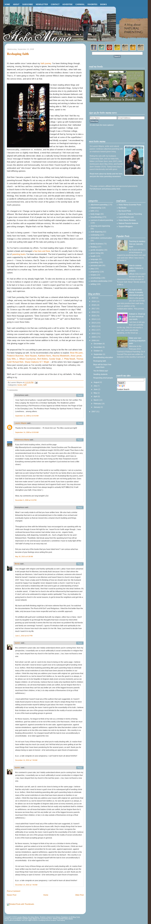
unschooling (95, 278)
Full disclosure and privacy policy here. (105, 189)
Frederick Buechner (15, 356)
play (92, 269)
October (97, 351)
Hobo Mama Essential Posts (130, 205)
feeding (94, 247)
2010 (94, 333)
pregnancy (95, 272)
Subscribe (27, 4)
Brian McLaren (76, 353)
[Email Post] (35, 382)
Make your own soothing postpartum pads (137, 340)
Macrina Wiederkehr (60, 356)
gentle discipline (97, 250)
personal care (96, 265)
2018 (94, 305)
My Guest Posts (125, 211)
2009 (94, 337)
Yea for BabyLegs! (100, 371)
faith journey (46, 63)
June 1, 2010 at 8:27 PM (23, 636)
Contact (55, 4)
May (95, 393)
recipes (93, 275)
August (97, 382)
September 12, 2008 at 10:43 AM (26, 416)
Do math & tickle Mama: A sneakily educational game (136, 292)
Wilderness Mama (22, 440)
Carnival (80, 4)
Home (7, 4)
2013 (94, 323)
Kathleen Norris (44, 356)
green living (95, 253)
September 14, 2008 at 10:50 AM (26, 432)
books (20, 385)
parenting (94, 262)
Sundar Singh (55, 359)
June (96, 389)
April (96, 396)
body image (95, 214)
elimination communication (101, 238)
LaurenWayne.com (126, 217)
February (97, 404)
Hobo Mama (35, 917)
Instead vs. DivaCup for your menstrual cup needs (137, 316)
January (97, 407)
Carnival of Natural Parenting (130, 214)
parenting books (19, 254)
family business (97, 244)
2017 (94, 309)
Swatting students (100, 374)
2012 (94, 326)
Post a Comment (13, 891)
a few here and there (41, 251)
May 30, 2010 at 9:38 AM (24, 556)
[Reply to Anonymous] (80, 395)
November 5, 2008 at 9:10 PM (25, 500)
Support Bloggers (126, 226)
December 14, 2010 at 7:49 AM (26, 760)
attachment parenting (99, 205)
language (94, 259)
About (16, 4)
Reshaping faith (18, 54)
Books (103, 4)
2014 (94, 319)
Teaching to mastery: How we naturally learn (137, 244)
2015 (94, 316)
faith (25, 385)
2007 (94, 412)
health (93, 256)
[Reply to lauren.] (80, 643)
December (98, 344)
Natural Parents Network (128, 223)
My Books (122, 208)
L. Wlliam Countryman (26, 359)
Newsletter (42, 4)
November (98, 347)
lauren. (17, 643)
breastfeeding (96, 217)
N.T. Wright (44, 362)
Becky (17, 564)
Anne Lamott (76, 356)
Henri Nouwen (31, 356)
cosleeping (95, 235)
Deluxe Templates (62, 917)
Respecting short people (103, 378)
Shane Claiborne (32, 362)
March (96, 400)
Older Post (79, 895)
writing (93, 284)
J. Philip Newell (68, 359)
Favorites (92, 4)
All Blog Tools (75, 917)
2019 (94, 301)
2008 (94, 341)
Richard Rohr (17, 362)
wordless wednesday (99, 281)
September (98, 354)
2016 (94, 312)
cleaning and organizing (100, 226)
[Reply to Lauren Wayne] (80, 423)
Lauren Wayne (21, 423)
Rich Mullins (42, 359)
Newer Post (11, 895)
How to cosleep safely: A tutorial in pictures (136, 268)
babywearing (96, 208)
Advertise (67, 4)
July (95, 386)
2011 (94, 330)
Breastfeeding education (103, 357)
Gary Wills (11, 359)
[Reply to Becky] (80, 563)
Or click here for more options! (102, 125)
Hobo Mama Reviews (127, 220)
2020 (94, 298)
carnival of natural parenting (102, 220)
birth (92, 211)
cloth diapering (96, 232)
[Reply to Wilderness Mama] (80, 439)
